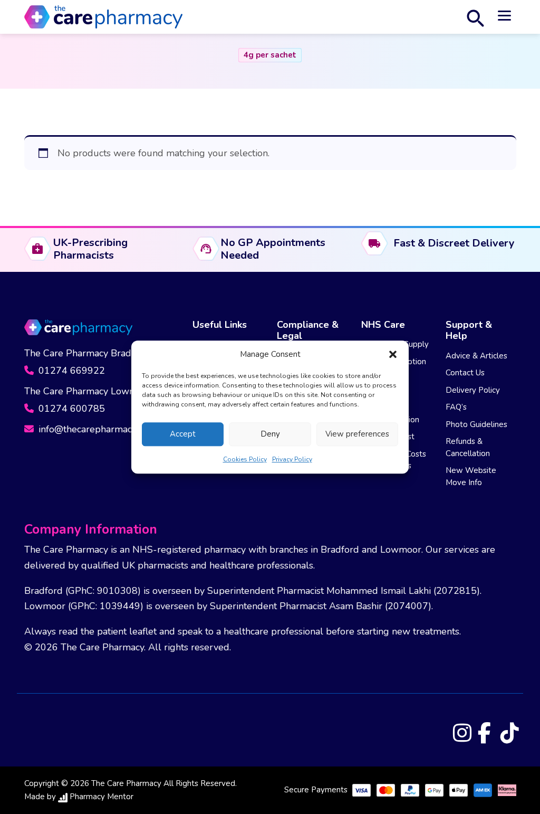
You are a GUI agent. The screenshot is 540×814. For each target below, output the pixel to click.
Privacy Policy (292, 459)
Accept (183, 434)
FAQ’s (456, 407)
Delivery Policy (473, 390)
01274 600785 (70, 408)
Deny (270, 434)
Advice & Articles (476, 356)
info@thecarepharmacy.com (96, 429)
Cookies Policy (245, 459)
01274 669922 (70, 370)
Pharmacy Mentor (101, 796)
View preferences (357, 434)
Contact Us (465, 372)
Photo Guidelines (476, 424)
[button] (393, 354)
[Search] (475, 17)
